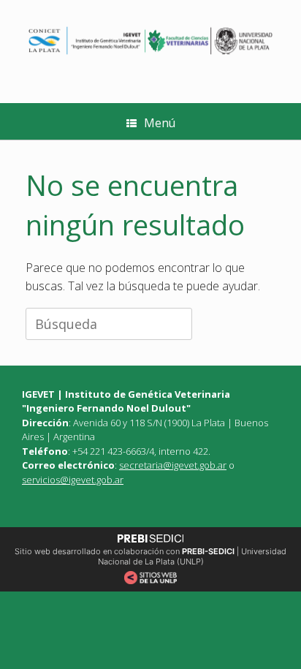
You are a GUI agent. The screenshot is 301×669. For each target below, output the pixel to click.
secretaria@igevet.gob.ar (172, 465)
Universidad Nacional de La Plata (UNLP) (192, 556)
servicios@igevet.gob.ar (72, 479)
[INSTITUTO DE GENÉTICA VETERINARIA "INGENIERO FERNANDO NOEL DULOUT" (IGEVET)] (150, 40)
